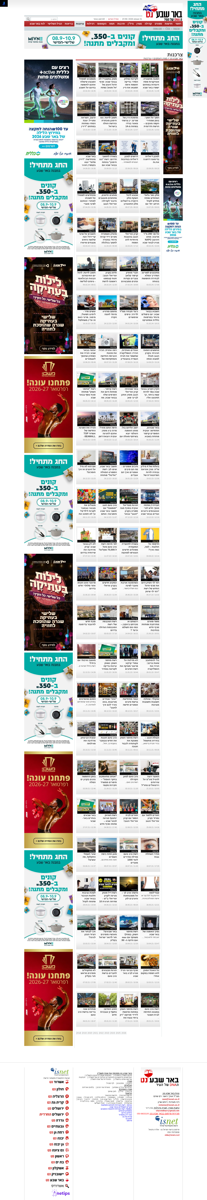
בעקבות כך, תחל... (109, 743)
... (158, 165)
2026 (124, 1033)
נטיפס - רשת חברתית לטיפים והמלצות (116, 1105)
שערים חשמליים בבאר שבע (120, 1107)
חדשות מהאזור (111, 1095)
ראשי (178, 23)
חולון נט (128, 1118)
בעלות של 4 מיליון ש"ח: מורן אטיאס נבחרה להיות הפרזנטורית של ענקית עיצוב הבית (150, 472)
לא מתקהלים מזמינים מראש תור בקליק (88, 973)
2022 (101, 1033)
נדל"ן (131, 23)
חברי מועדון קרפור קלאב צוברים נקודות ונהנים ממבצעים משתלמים (129, 278)
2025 (118, 1033)
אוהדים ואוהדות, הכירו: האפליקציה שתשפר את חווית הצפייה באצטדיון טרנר (129, 356)
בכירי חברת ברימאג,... (150, 743)
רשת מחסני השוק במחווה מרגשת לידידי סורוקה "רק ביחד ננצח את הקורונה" (129, 1015)
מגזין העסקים (160, 58)
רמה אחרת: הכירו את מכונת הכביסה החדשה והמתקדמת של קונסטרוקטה (108, 356)
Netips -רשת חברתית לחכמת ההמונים (116, 1109)
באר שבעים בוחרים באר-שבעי (89, 818)
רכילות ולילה (101, 1097)
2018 (78, 1033)
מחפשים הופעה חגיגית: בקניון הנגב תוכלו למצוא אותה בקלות (151, 356)
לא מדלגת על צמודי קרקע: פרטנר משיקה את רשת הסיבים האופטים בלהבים (129, 666)
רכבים (80, 1099)
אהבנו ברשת (127, 1099)
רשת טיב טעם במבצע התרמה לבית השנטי (151, 1012)
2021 (95, 1033)
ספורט (158, 23)
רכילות (90, 23)
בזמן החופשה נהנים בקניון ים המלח (88, 779)
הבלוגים (128, 1085)
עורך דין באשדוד (125, 1115)
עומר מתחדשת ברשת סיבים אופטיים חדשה (130, 702)
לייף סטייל (89, 1097)
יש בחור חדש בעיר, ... (150, 937)
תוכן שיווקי (157, 28)
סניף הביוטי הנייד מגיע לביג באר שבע (129, 973)
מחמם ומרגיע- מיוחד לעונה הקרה (109, 314)
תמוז (111, 23)
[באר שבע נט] (161, 1086)
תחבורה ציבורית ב (115, 1103)
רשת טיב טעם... (131, 782)
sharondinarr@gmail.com (167, 1111)
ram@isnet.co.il (170, 1099)
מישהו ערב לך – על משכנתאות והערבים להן (130, 895)
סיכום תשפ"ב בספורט (123, 1075)
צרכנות (80, 23)
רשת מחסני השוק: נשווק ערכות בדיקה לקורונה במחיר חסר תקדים (109, 666)
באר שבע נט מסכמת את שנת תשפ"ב (114, 1073)
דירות (88, 1099)
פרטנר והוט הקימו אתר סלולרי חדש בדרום (86, 585)
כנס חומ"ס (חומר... (130, 588)
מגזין (139, 23)
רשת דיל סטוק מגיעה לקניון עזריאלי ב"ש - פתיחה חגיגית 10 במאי (108, 898)
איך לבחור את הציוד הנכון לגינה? (88, 934)
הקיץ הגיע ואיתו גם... (108, 860)
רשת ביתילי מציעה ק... (87, 666)
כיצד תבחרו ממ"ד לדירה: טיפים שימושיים (129, 314)
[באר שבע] (163, 21)
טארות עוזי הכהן (103, 1087)
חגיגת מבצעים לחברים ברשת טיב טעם (109, 973)
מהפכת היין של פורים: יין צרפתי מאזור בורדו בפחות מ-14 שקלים (130, 123)
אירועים (129, 1101)
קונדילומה (154, 892)
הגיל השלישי (55, 23)
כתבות (129, 1083)
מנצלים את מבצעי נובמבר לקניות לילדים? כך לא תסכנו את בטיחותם (87, 511)
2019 (84, 1033)
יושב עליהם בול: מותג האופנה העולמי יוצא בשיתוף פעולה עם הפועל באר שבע (129, 433)
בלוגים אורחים (88, 1087)
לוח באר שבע (37, 23)
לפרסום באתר (99, 19)
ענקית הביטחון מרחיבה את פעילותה (88, 740)
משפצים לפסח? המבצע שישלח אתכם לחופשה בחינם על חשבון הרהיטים (87, 85)
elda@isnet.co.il (172, 1135)
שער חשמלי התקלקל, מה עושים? (89, 857)
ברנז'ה (100, 1101)
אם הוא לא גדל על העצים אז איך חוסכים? (87, 469)
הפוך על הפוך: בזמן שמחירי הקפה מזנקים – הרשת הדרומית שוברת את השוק (150, 123)
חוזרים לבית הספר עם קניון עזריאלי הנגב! (130, 818)
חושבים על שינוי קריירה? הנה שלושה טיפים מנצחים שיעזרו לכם (87, 240)
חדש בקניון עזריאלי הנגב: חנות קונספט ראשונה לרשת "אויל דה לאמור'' (108, 278)
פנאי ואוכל (110, 1101)
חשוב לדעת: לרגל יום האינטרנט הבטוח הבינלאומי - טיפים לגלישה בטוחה (86, 278)
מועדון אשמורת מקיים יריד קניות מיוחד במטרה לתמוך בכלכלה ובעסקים (108, 240)
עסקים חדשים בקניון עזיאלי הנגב (109, 585)
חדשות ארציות (126, 1095)
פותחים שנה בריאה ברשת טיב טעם (87, 1012)
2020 (90, 1033)
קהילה (148, 23)
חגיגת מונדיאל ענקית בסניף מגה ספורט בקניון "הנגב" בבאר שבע (129, 511)
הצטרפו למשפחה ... (130, 162)
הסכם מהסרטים (87, 699)
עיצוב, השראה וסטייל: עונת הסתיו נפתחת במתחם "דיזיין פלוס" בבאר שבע (87, 123)
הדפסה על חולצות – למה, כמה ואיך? (151, 547)
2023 (107, 1033)
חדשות (169, 23)
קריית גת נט (127, 1117)
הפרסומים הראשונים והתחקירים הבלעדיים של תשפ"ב (110, 1077)
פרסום (129, 1120)
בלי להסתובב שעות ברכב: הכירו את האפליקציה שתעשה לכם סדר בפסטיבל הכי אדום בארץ (150, 669)
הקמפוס (101, 23)
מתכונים (120, 1083)
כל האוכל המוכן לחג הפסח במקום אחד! (150, 973)
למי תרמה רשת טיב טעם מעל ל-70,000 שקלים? (108, 547)
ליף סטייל (110, 1083)
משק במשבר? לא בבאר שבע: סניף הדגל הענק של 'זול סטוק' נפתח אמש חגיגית (108, 85)
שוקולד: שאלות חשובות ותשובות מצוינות (150, 702)
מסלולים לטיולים (125, 1111)
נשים (80, 1097)
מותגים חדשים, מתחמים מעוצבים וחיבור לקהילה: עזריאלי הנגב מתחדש (107, 201)
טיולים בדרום (126, 1113)
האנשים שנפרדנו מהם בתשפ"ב (98, 1075)
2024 (112, 1033)
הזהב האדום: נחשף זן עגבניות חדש (108, 1012)
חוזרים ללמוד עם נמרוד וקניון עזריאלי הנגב (150, 818)
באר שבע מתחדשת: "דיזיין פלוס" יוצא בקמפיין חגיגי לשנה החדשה (87, 162)
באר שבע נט (176, 58)
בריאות (69, 23)
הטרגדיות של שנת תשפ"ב (100, 1079)
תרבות (121, 23)
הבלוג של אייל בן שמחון (122, 1087)
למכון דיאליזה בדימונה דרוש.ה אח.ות (151, 159)
